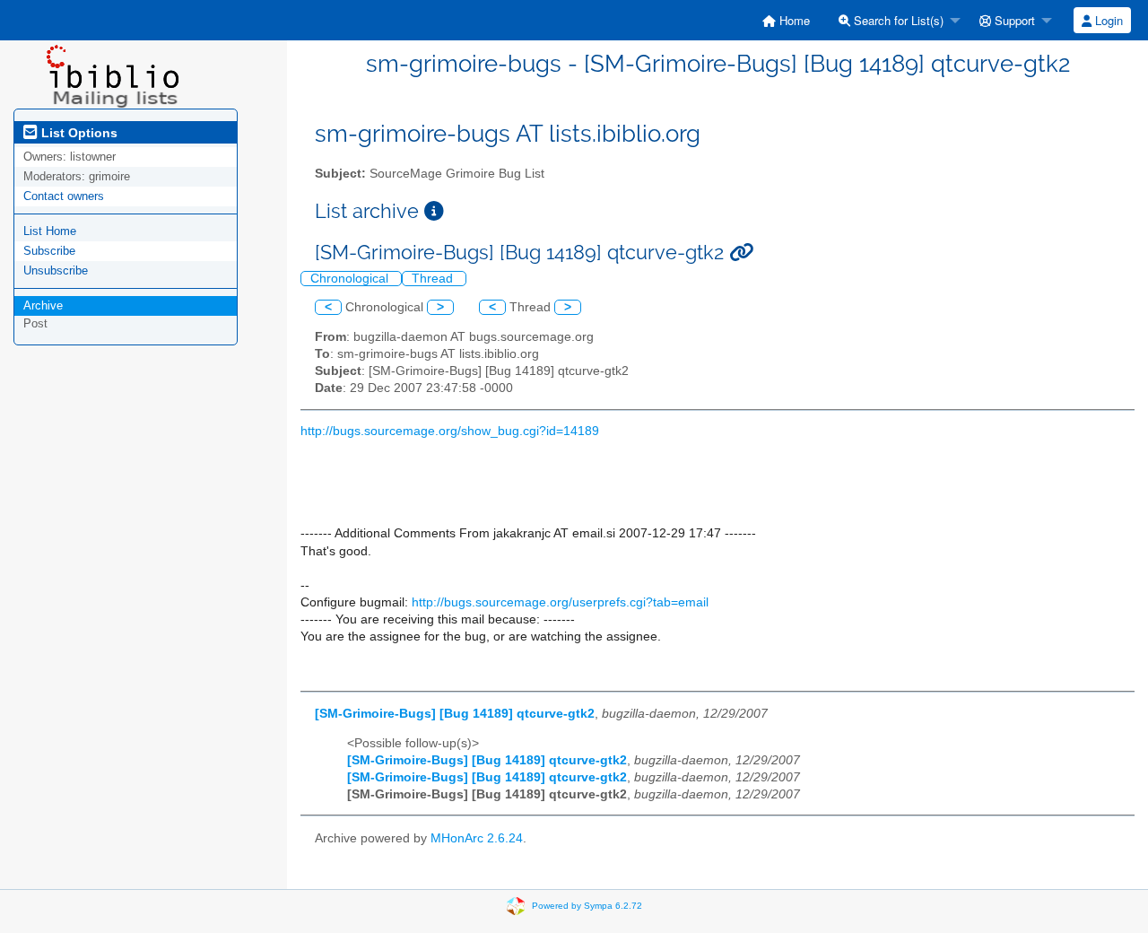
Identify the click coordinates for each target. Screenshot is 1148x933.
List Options (77, 133)
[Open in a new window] (434, 211)
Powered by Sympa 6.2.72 (587, 906)
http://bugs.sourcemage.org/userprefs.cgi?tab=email (560, 602)
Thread (434, 278)
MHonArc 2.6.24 (476, 838)
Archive (43, 305)
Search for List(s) (897, 20)
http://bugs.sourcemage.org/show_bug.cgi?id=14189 (449, 431)
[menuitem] (786, 20)
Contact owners (63, 196)
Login (1107, 20)
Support (1013, 20)
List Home (49, 231)
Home (793, 20)
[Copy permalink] (741, 252)
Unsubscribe (55, 270)
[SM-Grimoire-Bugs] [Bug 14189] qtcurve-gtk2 (455, 713)
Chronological (351, 278)
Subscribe (49, 250)
